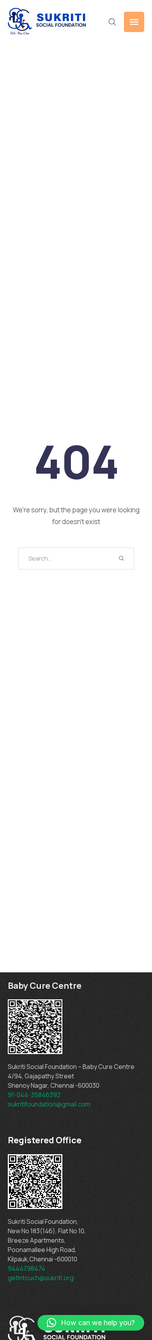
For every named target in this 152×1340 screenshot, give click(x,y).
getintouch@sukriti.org (41, 1278)
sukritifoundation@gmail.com (50, 1104)
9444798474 (26, 1268)
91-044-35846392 (34, 1094)
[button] (90, 1323)
